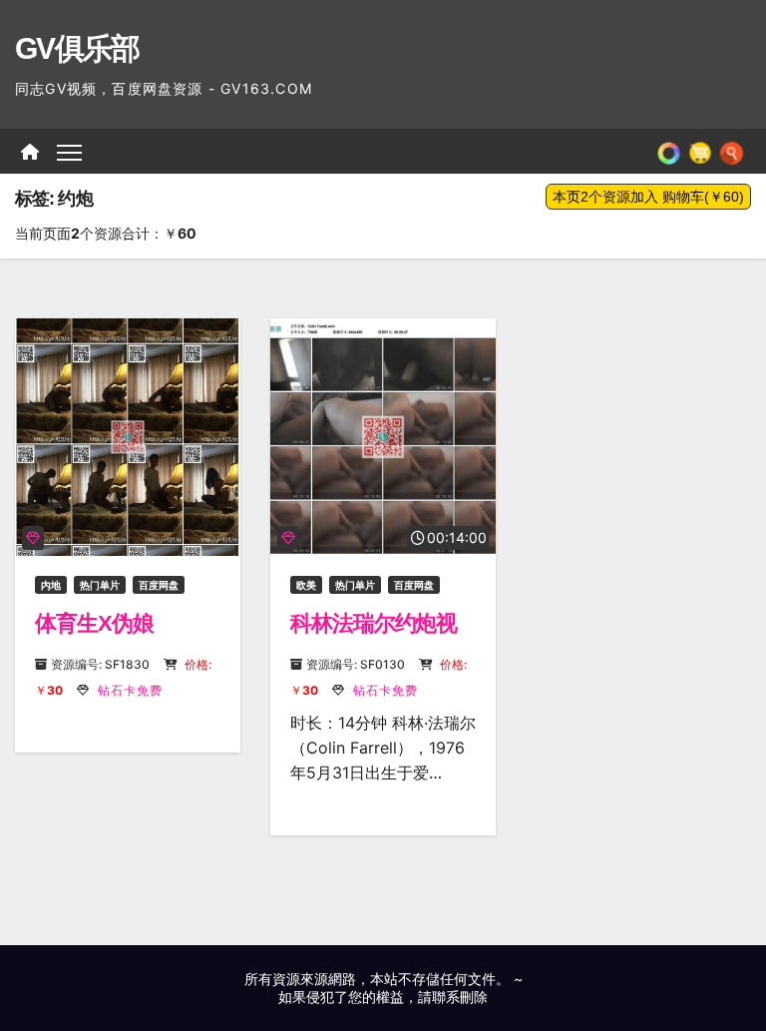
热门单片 (100, 585)
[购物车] (700, 152)
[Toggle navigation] (69, 151)
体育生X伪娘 (94, 623)
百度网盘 (159, 585)
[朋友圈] (668, 152)
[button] (731, 152)
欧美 (306, 585)
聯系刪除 (460, 996)
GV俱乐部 (77, 48)
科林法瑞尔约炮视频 (373, 636)
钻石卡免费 (128, 690)
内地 (51, 585)
